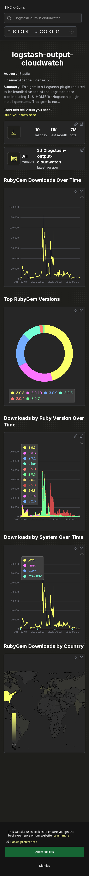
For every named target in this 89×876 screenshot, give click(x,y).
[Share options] (76, 124)
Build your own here (20, 115)
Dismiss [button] (44, 866)
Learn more (61, 835)
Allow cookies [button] (44, 852)
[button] (44, 841)
